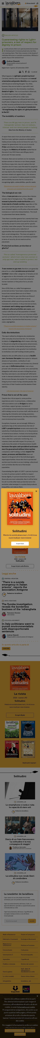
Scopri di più (20, 543)
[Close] (36, 491)
